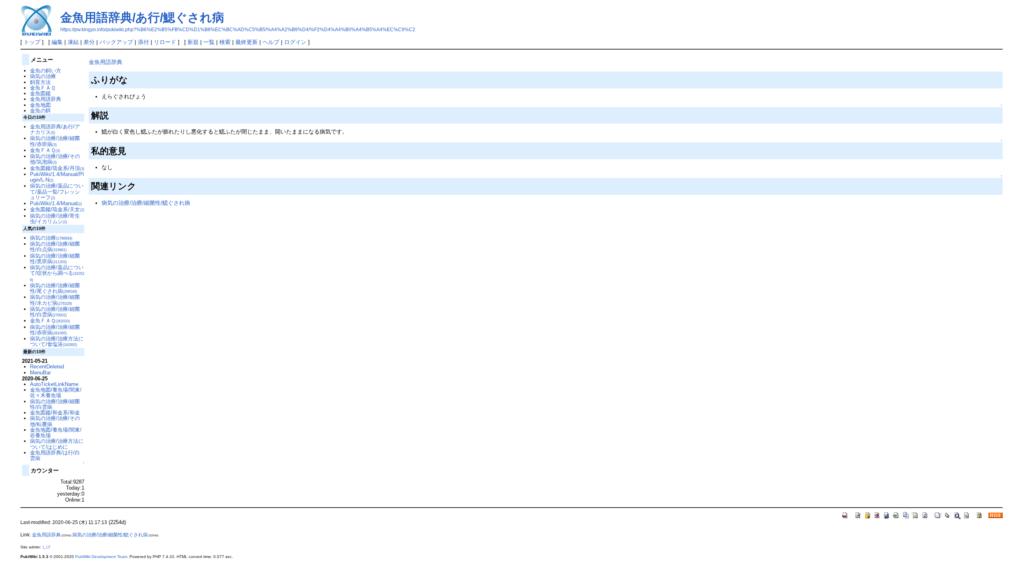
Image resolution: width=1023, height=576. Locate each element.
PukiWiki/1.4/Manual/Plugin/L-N (57, 177)
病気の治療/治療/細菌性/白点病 (55, 246)
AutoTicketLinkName (54, 384)
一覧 (209, 42)
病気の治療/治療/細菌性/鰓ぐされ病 (146, 203)
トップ (32, 42)
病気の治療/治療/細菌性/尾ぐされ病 (55, 288)
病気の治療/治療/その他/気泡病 (55, 159)
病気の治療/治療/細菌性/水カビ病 (55, 300)
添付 (143, 42)
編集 (57, 42)
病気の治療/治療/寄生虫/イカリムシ (55, 218)
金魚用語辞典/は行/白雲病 (55, 455)
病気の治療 (43, 76)
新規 (193, 42)
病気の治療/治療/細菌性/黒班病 (55, 258)
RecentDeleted (47, 367)
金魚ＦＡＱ (43, 88)
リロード (165, 42)
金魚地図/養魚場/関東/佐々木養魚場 (56, 392)
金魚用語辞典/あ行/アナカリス (55, 129)
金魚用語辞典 (105, 62)
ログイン (295, 42)
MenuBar (40, 373)
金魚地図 (40, 105)
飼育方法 (40, 82)
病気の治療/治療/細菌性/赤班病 (55, 141)
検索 (225, 42)
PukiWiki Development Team (101, 556)
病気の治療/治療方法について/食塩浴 (57, 341)
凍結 (73, 42)
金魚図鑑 (40, 93)
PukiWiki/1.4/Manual (56, 203)
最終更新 (246, 42)
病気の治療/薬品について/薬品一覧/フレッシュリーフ (57, 191)
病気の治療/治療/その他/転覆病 (55, 421)
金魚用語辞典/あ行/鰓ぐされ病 (142, 17)
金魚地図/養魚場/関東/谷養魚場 (56, 432)
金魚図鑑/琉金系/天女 (57, 209)
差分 (89, 42)
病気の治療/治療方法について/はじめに (57, 444)
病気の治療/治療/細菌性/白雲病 (55, 312)
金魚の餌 (40, 111)
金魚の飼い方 (45, 71)
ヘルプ (271, 42)
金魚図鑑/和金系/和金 (55, 413)
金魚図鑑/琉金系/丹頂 (57, 168)
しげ (46, 547)
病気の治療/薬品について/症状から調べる (57, 273)
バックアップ (116, 42)
